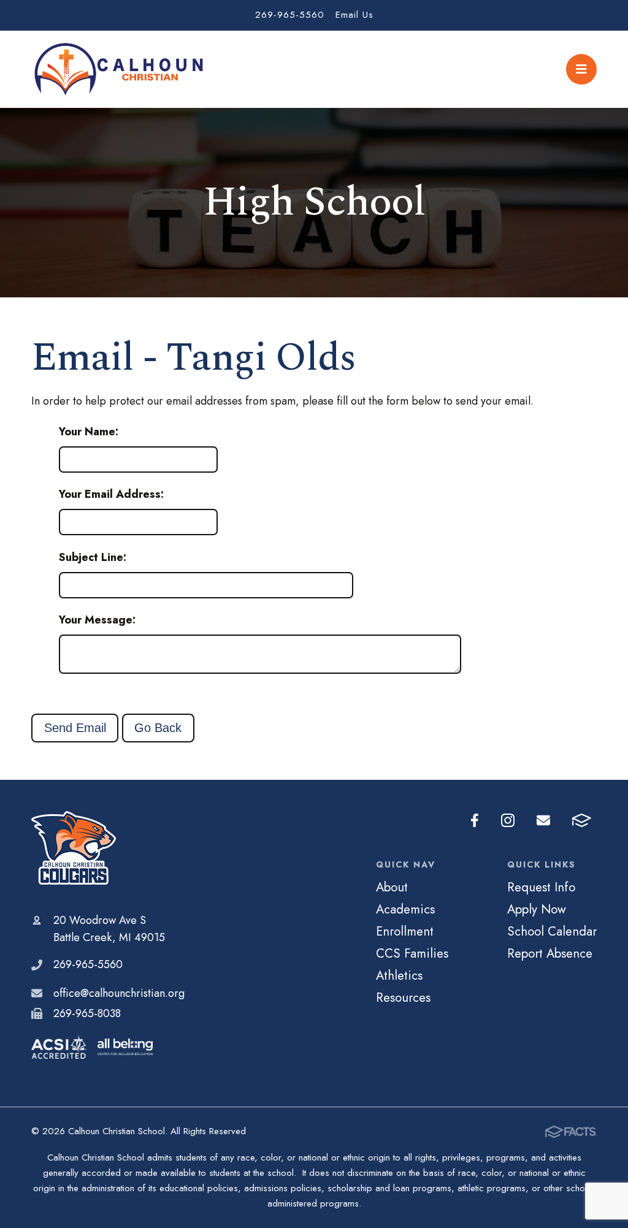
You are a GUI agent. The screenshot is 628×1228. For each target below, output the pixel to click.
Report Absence (549, 953)
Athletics (399, 975)
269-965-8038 (87, 1013)
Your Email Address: (111, 494)
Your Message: (97, 620)
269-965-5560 (289, 14)
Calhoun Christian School (108, 848)
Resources (403, 997)
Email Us (354, 14)
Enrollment (405, 931)
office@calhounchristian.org (119, 993)
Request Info (541, 887)
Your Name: (88, 432)
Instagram (508, 820)
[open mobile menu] (581, 69)
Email (543, 820)
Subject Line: (92, 557)
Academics (405, 909)
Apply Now (536, 909)
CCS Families (412, 953)
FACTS (582, 820)
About (392, 887)
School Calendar (552, 931)
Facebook (474, 820)
